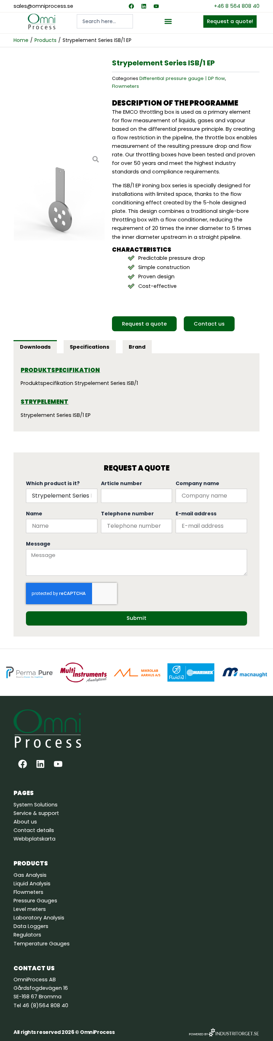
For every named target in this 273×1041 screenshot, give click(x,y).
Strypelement (44, 402)
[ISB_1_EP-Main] (59, 195)
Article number (121, 483)
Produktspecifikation (60, 370)
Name (34, 513)
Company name (197, 483)
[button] (168, 21)
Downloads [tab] (35, 346)
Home (21, 40)
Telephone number (127, 513)
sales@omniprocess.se (43, 6)
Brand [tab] (137, 346)
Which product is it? (53, 483)
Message (38, 543)
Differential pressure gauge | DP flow (182, 78)
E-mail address (196, 513)
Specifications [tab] (89, 346)
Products (45, 40)
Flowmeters (125, 86)
